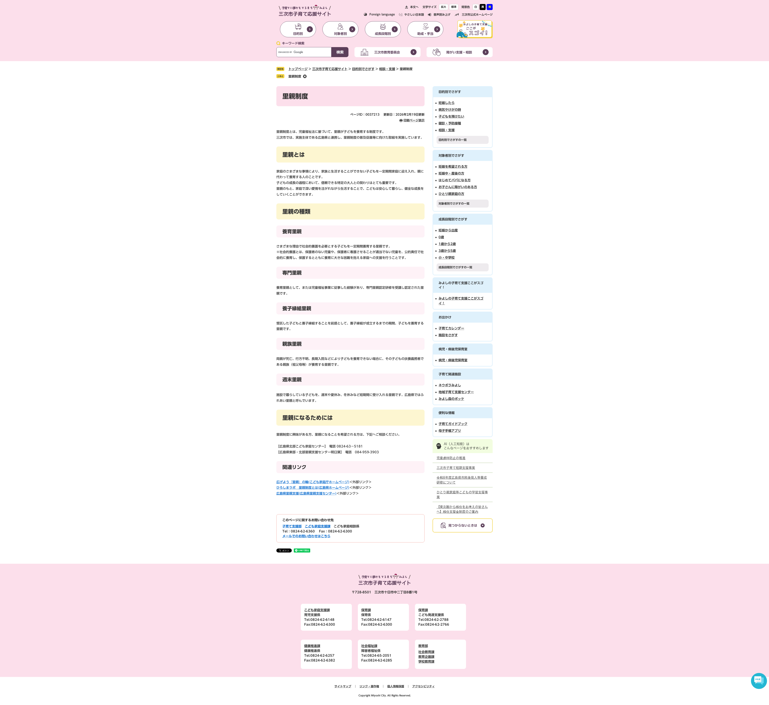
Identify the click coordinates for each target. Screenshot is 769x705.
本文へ (414, 7)
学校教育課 (426, 661)
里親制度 (294, 76)
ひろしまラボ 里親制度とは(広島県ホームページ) (312, 487)
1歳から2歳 (447, 243)
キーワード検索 (293, 43)
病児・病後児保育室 (453, 349)
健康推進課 (312, 645)
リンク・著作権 (369, 686)
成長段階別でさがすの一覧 (455, 267)
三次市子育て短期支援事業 (456, 467)
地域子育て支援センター (456, 392)
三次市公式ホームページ (477, 14)
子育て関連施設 (450, 374)
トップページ (298, 69)
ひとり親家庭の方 (451, 193)
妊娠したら (447, 102)
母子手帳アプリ (450, 430)
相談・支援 (387, 69)
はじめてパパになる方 (455, 180)
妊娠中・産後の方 (451, 173)
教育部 (423, 645)
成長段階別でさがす (453, 219)
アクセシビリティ (423, 686)
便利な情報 (447, 412)
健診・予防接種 (450, 123)
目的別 (298, 33)
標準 (453, 7)
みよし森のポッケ (451, 398)
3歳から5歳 (447, 250)
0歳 (441, 237)
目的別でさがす (363, 69)
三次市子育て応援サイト (329, 69)
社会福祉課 (369, 645)
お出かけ (445, 317)
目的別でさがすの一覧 (453, 139)
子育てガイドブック (453, 423)
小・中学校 (447, 257)
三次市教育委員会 (387, 52)
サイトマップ (342, 686)
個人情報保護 (395, 686)
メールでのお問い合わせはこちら (306, 536)
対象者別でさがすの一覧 (454, 203)
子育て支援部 (292, 526)
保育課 (366, 610)
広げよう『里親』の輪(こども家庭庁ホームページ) (312, 482)
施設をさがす (448, 335)
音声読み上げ (442, 14)
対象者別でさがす (451, 155)
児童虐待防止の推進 (451, 458)
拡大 (443, 7)
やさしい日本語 (414, 14)
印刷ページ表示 (414, 120)
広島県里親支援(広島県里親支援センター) (306, 493)
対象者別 (340, 33)
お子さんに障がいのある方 (458, 187)
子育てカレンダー (451, 328)
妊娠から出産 (448, 230)
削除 (305, 76)
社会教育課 (426, 651)
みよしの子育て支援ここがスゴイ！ (461, 301)
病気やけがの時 (450, 109)
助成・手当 (425, 33)
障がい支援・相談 (459, 52)
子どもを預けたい (451, 116)
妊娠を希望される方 (453, 166)
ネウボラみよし (450, 385)
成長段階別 (383, 33)
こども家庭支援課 (317, 526)
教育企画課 (426, 656)
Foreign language (382, 14)
